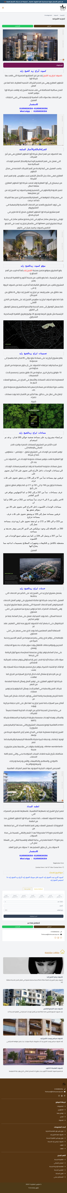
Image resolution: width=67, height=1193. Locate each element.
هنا (5, 1)
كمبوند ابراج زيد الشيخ (52, 75)
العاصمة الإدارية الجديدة (56, 1166)
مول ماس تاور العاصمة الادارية (54, 1131)
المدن (61, 1116)
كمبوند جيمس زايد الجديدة (55, 1141)
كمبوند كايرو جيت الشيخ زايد (53, 877)
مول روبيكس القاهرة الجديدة (54, 1138)
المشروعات (60, 1106)
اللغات (61, 1145)
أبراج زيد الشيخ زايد (15, 877)
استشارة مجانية (38, 889)
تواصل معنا (27, 889)
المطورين (60, 1109)
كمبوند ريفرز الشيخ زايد (55, 977)
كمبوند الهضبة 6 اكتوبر (54, 1068)
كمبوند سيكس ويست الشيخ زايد (51, 1038)
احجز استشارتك (33, 916)
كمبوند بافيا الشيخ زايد (56, 1134)
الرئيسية (62, 15)
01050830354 (58, 1089)
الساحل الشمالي (58, 1163)
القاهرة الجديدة (58, 1159)
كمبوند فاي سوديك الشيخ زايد (33, 877)
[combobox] (6, 910)
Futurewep (31, 1187)
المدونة (56, 15)
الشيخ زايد (28, 270)
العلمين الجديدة (58, 1170)
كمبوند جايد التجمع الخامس (53, 1009)
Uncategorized (48, 15)
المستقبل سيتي (58, 1177)
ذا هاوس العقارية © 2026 (33, 1184)
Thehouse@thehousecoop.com (50, 934)
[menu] (3, 7)
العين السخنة (59, 1173)
